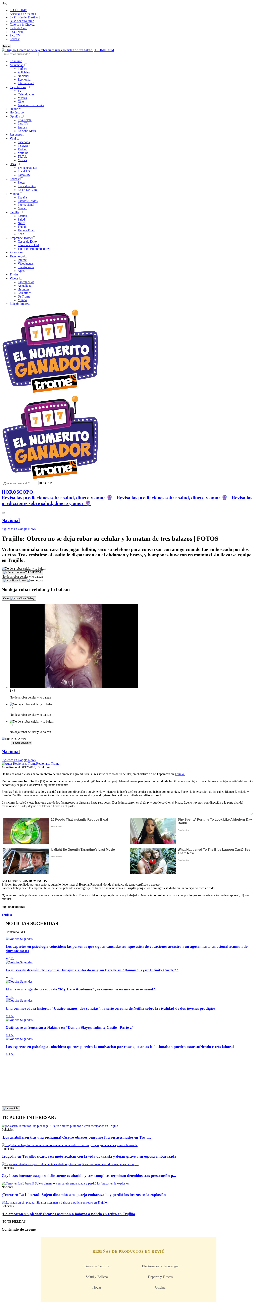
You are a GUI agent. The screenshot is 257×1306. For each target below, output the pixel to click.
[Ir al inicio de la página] (11, 1108)
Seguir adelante (22, 742)
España (22, 197)
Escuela (23, 216)
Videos (14, 278)
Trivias (14, 274)
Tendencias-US (27, 167)
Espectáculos (18, 87)
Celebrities (24, 293)
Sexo (21, 234)
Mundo (14, 193)
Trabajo (22, 226)
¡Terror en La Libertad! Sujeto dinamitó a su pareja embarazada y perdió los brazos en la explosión (84, 1195)
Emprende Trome (21, 238)
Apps (21, 270)
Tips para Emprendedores (34, 248)
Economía (24, 79)
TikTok (22, 156)
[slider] (128, 674)
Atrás (6, 742)
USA (13, 164)
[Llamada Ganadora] (50, 393)
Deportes (15, 108)
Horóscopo (17, 112)
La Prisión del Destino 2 (25, 17)
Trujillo (7, 914)
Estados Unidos (28, 201)
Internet (22, 260)
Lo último (16, 61)
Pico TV (15, 35)
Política (22, 68)
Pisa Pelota (16, 31)
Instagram (24, 145)
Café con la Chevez (22, 24)
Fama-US (24, 175)
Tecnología (17, 256)
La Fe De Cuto (27, 189)
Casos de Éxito (27, 241)
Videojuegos (26, 263)
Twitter (22, 149)
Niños (21, 223)
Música (22, 98)
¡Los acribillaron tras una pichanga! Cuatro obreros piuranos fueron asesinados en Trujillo (77, 1137)
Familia (14, 212)
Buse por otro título (22, 21)
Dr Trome (24, 296)
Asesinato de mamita (23, 13)
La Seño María (27, 131)
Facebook (24, 142)
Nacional (23, 76)
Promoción (16, 252)
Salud (21, 219)
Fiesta (21, 182)
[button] (45, 483)
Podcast (14, 39)
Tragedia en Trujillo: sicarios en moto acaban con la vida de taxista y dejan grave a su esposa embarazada (89, 1156)
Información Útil (28, 245)
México (22, 208)
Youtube (23, 153)
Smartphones (26, 267)
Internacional (26, 83)
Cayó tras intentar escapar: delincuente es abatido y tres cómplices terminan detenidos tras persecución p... (89, 1175)
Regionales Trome (47, 763)
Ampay (22, 127)
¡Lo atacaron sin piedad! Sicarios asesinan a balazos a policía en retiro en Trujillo (68, 1214)
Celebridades (26, 94)
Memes (22, 160)
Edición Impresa (20, 303)
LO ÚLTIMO (18, 10)
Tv (19, 90)
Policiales (24, 72)
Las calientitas (27, 186)
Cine (21, 101)
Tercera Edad (26, 230)
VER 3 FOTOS (32, 572)
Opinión (15, 116)
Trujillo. (180, 774)
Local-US (24, 171)
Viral (13, 138)
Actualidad (16, 65)
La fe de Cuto (18, 28)
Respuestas (17, 134)
